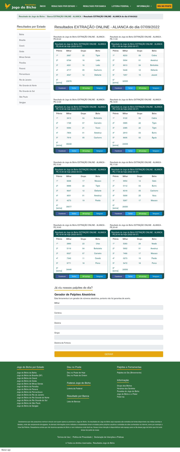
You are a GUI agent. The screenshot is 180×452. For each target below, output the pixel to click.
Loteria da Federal (74, 388)
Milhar (57, 303)
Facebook (62, 88)
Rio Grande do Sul (27, 91)
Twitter (74, 88)
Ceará (21, 45)
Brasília (22, 40)
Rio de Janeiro (25, 79)
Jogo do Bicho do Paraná (27, 389)
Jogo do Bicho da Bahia (27, 372)
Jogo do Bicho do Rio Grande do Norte (33, 397)
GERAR (109, 354)
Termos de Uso (63, 437)
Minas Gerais (24, 57)
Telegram (99, 88)
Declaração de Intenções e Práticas (109, 437)
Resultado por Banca (94, 6)
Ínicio (43, 6)
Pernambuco (24, 74)
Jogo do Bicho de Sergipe (27, 405)
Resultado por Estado (63, 6)
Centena (58, 312)
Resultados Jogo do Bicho (104, 443)
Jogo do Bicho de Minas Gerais (30, 383)
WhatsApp (86, 88)
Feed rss (120, 396)
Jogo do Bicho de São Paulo (28, 403)
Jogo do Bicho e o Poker (127, 394)
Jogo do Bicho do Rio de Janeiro (30, 394)
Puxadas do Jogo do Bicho (128, 391)
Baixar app (6, 449)
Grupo (57, 332)
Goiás (21, 51)
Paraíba (22, 62)
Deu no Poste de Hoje (76, 372)
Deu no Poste (164, 6)
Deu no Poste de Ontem (77, 375)
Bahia (21, 34)
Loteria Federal (121, 6)
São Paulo (23, 96)
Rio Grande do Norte (28, 85)
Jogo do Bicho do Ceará (27, 378)
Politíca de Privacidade (82, 437)
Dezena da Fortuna (62, 342)
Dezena (57, 322)
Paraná (22, 68)
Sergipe (22, 102)
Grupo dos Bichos (124, 385)
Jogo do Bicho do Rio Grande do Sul (32, 400)
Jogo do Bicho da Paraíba (27, 386)
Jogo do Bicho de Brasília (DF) (29, 375)
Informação (143, 6)
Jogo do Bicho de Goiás (27, 381)
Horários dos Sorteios (126, 388)
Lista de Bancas (73, 401)
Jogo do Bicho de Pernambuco (30, 392)
